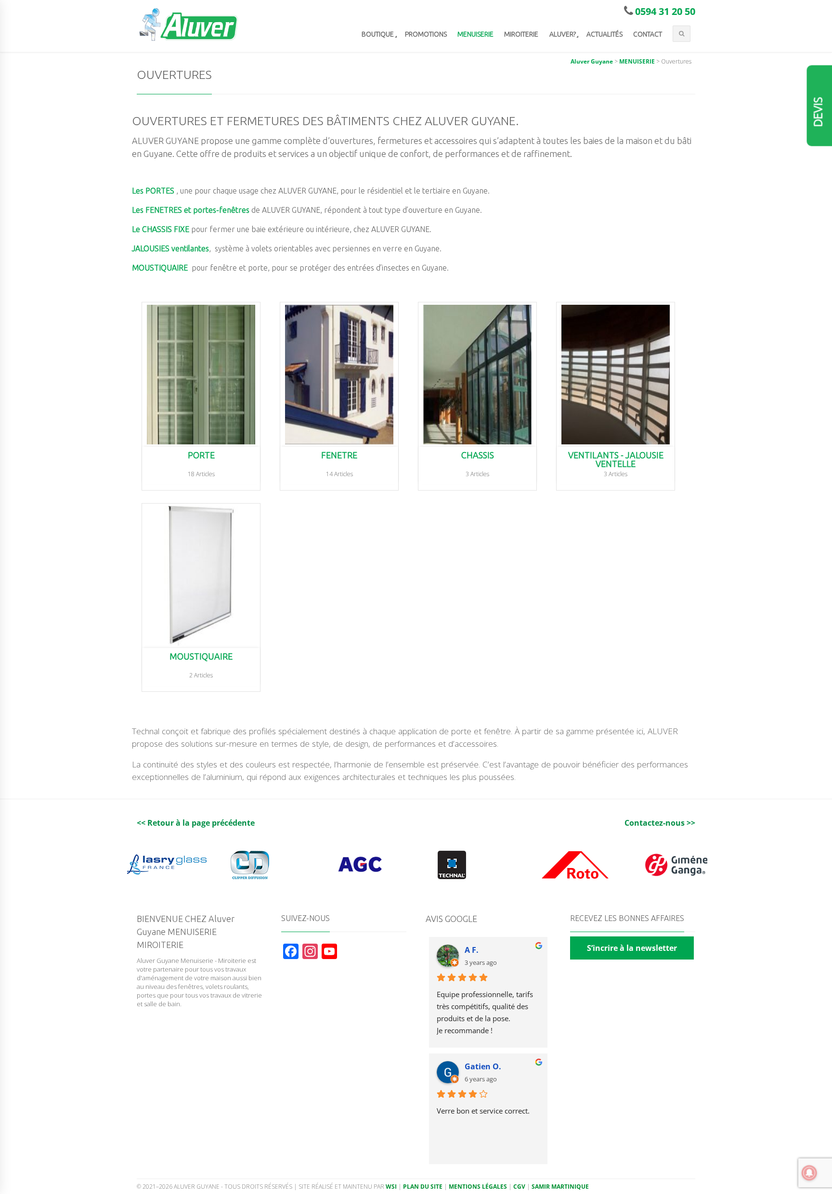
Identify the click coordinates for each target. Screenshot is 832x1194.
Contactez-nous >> (659, 823)
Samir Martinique (560, 1186)
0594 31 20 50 (665, 11)
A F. (472, 950)
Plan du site (422, 1186)
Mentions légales (478, 1186)
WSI (391, 1186)
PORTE (201, 455)
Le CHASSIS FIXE (160, 229)
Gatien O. (483, 1066)
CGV (519, 1186)
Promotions (426, 34)
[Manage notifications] (809, 1173)
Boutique (378, 34)
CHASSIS (477, 455)
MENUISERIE (475, 34)
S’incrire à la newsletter (632, 948)
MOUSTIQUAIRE (160, 267)
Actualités (604, 34)
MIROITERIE (521, 34)
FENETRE (339, 455)
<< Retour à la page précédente (196, 823)
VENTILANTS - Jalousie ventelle (615, 459)
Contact (647, 34)
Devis (818, 112)
